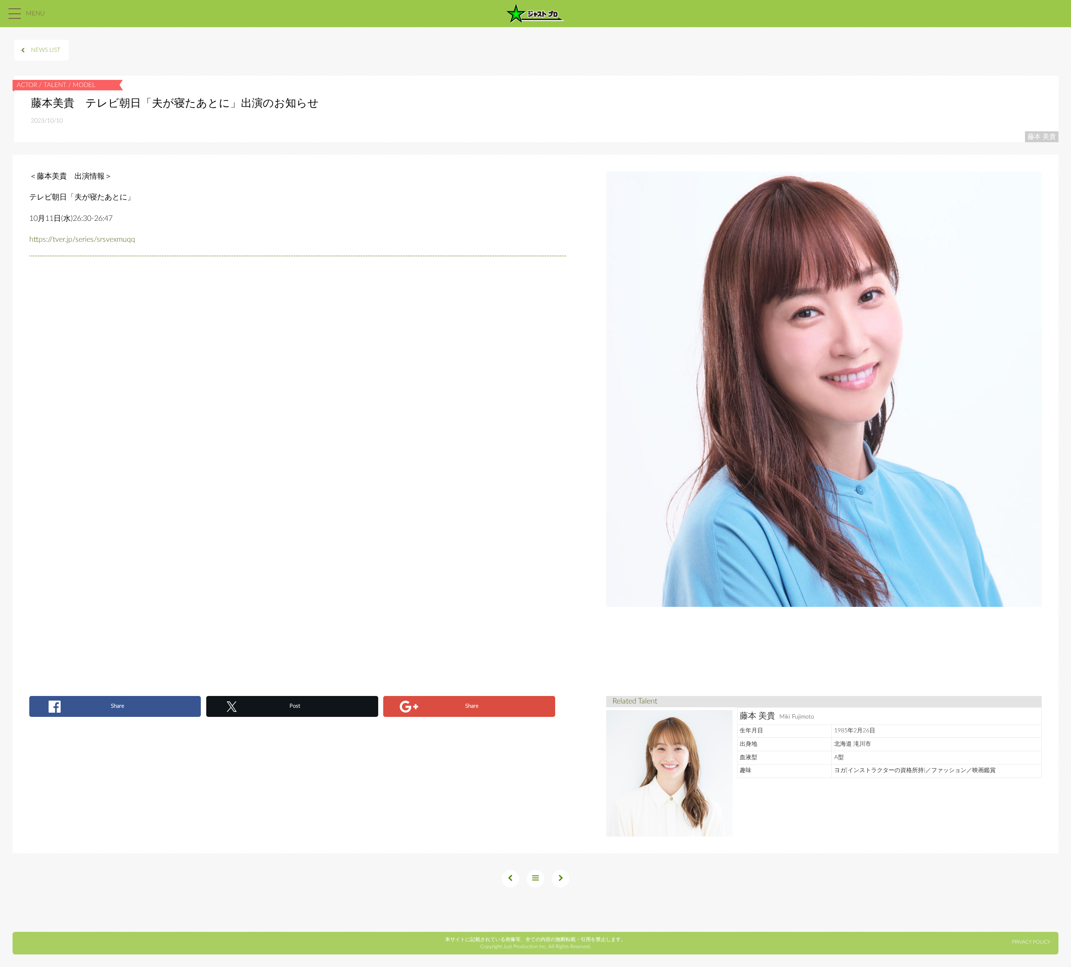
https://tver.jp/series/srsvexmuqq (82, 239)
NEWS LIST (45, 50)
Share (117, 706)
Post (295, 706)
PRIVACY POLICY (1031, 941)
